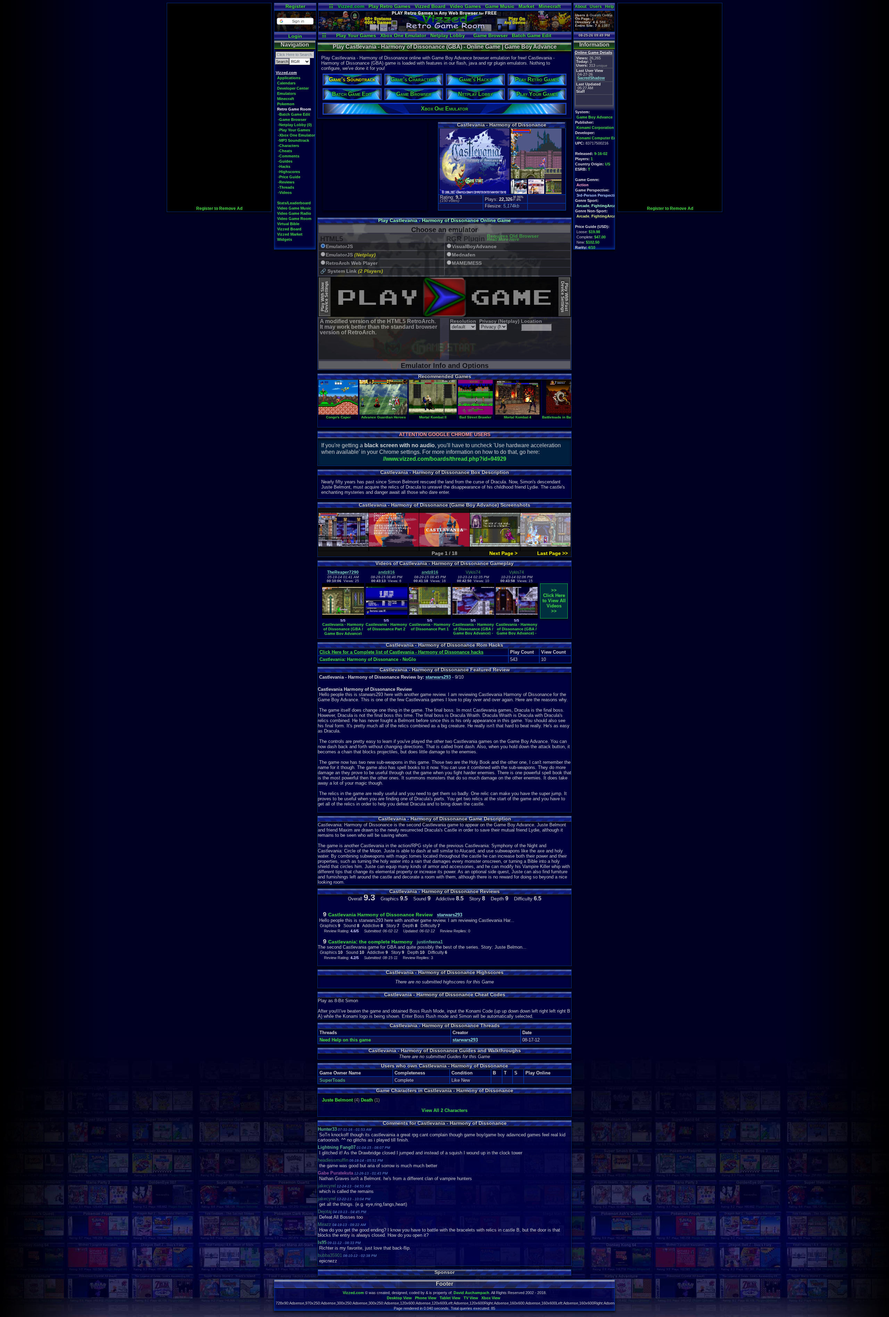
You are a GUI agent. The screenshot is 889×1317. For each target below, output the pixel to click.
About (581, 6)
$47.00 (600, 237)
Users (596, 6)
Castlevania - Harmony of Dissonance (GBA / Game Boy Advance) (343, 628)
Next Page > (503, 553)
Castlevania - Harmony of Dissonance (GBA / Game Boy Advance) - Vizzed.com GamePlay (473, 631)
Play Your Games (356, 35)
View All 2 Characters (444, 1110)
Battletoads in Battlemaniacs (566, 417)
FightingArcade (605, 206)
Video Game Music (294, 208)
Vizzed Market (289, 234)
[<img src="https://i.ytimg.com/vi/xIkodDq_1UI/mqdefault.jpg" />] (343, 617)
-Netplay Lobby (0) (295, 125)
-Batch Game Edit (294, 114)
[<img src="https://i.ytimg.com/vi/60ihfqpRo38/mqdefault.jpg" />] (386, 617)
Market (526, 6)
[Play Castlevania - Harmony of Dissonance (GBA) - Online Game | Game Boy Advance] (445, 30)
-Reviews (286, 182)
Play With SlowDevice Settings (324, 296)
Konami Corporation (595, 127)
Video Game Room (294, 218)
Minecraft (550, 6)
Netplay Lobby (447, 35)
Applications (288, 78)
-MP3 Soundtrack (293, 140)
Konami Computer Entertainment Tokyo (612, 138)
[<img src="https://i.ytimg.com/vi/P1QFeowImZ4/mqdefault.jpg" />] (430, 617)
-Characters (288, 146)
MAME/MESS (467, 263)
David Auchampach (471, 1293)
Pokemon (285, 104)
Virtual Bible (288, 224)
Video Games (465, 6)
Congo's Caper (338, 417)
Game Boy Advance (594, 117)
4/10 (591, 247)
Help (609, 6)
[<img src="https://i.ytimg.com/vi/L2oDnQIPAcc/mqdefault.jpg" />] (517, 617)
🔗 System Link (351, 271)
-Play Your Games (294, 130)
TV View (471, 1298)
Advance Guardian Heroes (383, 417)
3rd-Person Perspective (597, 195)
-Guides (285, 161)
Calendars (286, 83)
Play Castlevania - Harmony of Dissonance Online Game (444, 220)
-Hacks (284, 166)
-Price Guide (289, 177)
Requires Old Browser (513, 238)
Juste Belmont (337, 1100)
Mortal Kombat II (433, 417)
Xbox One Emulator (403, 35)
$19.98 (594, 232)
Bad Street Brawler (475, 417)
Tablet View (450, 1298)
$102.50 (592, 242)
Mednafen (463, 254)
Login (295, 36)
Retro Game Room (294, 109)
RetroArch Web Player (351, 263)
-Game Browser (292, 119)
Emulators (286, 93)
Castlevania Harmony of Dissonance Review (380, 914)
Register (295, 6)
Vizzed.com (351, 6)
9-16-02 (600, 154)
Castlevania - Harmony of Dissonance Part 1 (429, 626)
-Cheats (285, 151)
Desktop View (399, 1298)
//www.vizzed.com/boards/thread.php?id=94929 (444, 459)
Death (367, 1100)
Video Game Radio (294, 213)
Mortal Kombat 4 (517, 417)
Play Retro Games (389, 6)
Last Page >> (552, 553)
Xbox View (490, 1298)
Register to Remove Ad (219, 208)
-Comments (288, 156)
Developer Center (293, 88)
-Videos (285, 192)
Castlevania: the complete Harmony (370, 941)
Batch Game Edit (531, 35)
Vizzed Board (430, 6)
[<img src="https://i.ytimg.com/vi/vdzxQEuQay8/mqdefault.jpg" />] (473, 617)
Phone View (426, 1298)
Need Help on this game (345, 1039)
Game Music (499, 6)
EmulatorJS (339, 246)
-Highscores (289, 172)
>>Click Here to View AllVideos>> (554, 601)
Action (582, 185)
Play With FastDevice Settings (564, 296)
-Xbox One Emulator (296, 135)
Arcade (582, 206)
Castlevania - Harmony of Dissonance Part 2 (386, 626)
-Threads (286, 187)
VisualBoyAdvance (474, 246)
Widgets (284, 239)
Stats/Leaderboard (294, 203)
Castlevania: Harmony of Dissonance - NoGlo (367, 659)
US (607, 164)
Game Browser (490, 35)
